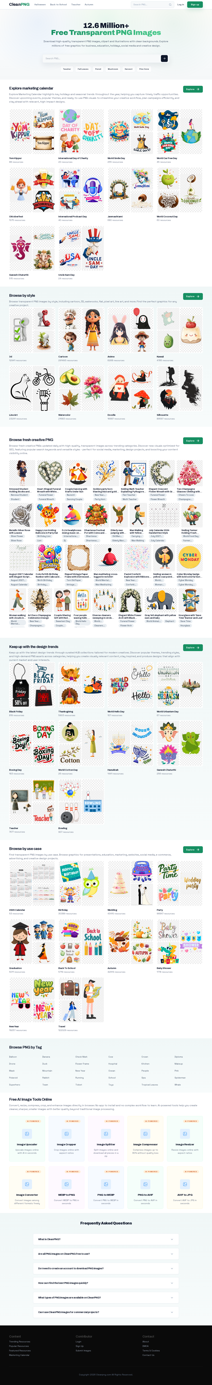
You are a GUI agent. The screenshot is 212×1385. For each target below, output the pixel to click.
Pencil (98, 69)
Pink (177, 1070)
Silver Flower (17, 536)
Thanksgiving (65, 711)
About (145, 1341)
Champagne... (185, 499)
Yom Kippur (15, 158)
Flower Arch (126, 625)
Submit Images (83, 1350)
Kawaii (160, 356)
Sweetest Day (63, 621)
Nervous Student (19, 495)
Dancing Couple (74, 499)
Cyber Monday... (187, 584)
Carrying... (137, 536)
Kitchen (145, 1063)
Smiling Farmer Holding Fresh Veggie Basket (189, 533)
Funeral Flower (46, 495)
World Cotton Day (68, 770)
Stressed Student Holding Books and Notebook (19, 491)
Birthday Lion (44, 536)
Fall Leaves (83, 69)
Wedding (112, 910)
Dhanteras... (92, 540)
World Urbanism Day (167, 711)
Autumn (89, 4)
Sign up (195, 4)
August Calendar (19, 584)
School (112, 1077)
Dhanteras (91, 536)
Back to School (58, 4)
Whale (178, 1084)
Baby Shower (164, 968)
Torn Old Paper (74, 580)
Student (15, 499)
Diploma (179, 1056)
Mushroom (113, 69)
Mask (12, 1070)
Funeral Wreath (46, 499)
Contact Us (148, 1355)
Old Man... (117, 536)
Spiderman (180, 1077)
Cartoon (63, 356)
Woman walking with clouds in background (17, 618)
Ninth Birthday (45, 580)
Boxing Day (15, 770)
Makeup (179, 1063)
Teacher (75, 4)
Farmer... (187, 540)
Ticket (78, 1084)
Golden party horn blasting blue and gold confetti (105, 491)
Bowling (62, 828)
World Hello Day (81, 622)
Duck (44, 1063)
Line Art (13, 415)
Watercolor (64, 415)
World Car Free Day (167, 158)
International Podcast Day (72, 216)
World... (158, 580)
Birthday (63, 910)
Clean (19, 4)
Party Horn (100, 499)
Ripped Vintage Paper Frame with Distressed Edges (77, 577)
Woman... (159, 584)
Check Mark (81, 1056)
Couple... (60, 625)
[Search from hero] (164, 58)
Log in (180, 4)
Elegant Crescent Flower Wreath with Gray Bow (162, 491)
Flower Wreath (158, 499)
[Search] (170, 4)
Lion (39, 540)
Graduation (15, 968)
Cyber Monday (186, 580)
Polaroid (13, 1077)
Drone (12, 1063)
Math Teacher (130, 499)
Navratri (71, 495)
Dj (65, 540)
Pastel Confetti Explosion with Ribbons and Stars (136, 577)
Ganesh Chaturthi (18, 275)
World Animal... (154, 621)
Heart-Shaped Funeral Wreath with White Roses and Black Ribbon (50, 491)
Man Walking (138, 540)
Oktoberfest (16, 216)
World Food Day (190, 536)
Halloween (40, 4)
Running (79, 1077)
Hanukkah (113, 770)
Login (78, 1341)
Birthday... (43, 584)
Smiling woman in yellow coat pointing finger (164, 577)
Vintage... (71, 584)
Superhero (14, 1084)
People (145, 1070)
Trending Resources (19, 1341)
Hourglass (185, 625)
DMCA (145, 1346)
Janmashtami (115, 216)
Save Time (185, 621)
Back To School (66, 968)
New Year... (100, 495)
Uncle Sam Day (66, 275)
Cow (110, 1056)
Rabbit (45, 1077)
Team (45, 1084)
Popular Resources (19, 1346)
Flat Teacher (129, 495)
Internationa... (71, 536)
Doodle (111, 415)
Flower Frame (82, 1063)
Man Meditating (103, 584)
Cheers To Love (186, 495)
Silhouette (162, 415)
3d (10, 356)
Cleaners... (99, 625)
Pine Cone (144, 69)
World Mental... (103, 580)
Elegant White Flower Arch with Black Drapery (130, 618)
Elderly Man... (119, 540)
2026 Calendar (17, 910)
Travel (61, 1026)
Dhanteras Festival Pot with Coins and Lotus (94, 533)
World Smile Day (116, 158)
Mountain (47, 1070)
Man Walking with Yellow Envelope (136, 533)
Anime (111, 356)
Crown (145, 1056)
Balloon (13, 1056)
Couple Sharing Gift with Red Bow (62, 618)
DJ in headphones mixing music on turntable (71, 533)
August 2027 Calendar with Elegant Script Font (21, 577)
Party (160, 910)
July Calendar (157, 540)
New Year (14, 1026)
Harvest (129, 69)
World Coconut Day (167, 216)
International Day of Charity (73, 158)
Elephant (169, 621)
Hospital (112, 1063)
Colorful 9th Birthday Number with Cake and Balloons (47, 577)
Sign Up (80, 1346)
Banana (46, 1056)
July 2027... (156, 536)
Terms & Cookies (151, 1350)
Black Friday (15, 711)
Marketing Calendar (19, 1355)
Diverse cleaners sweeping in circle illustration (102, 618)
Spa (144, 1077)
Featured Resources (20, 1350)
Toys (111, 1084)
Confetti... (131, 584)
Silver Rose (16, 540)
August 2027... (18, 580)
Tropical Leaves (150, 1084)
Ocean (111, 1070)
